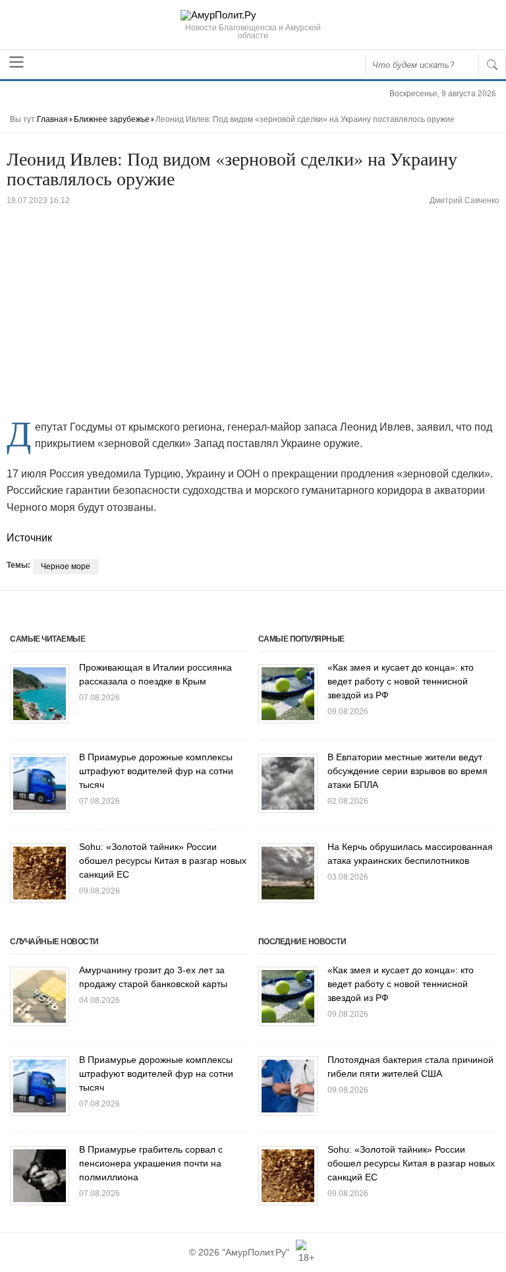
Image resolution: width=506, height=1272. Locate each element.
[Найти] (492, 64)
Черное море (65, 566)
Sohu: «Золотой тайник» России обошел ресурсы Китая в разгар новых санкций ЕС (162, 860)
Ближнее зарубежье (112, 119)
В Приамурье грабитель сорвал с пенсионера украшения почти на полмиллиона (151, 1163)
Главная (52, 119)
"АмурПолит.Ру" (255, 1252)
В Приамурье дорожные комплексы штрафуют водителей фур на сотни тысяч (156, 771)
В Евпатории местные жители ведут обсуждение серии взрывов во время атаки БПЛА (407, 771)
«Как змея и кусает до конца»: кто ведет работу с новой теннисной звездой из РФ (400, 681)
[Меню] (16, 62)
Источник (29, 537)
